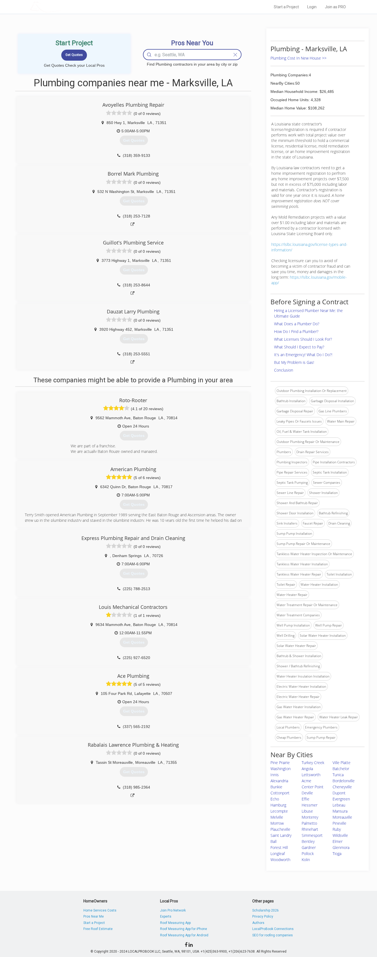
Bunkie (276, 786)
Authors (258, 923)
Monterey (310, 817)
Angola (307, 768)
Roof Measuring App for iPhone (183, 929)
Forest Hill (279, 847)
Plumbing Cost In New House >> (298, 58)
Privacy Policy (262, 916)
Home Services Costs (99, 910)
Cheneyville (342, 786)
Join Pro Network (173, 910)
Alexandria (279, 780)
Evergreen (341, 799)
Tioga (337, 853)
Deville (307, 792)
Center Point (312, 786)
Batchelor (341, 768)
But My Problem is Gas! (294, 362)
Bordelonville (344, 780)
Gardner (309, 847)
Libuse (307, 811)
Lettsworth (311, 774)
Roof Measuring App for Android (184, 935)
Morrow (277, 823)
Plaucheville (280, 829)
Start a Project (286, 7)
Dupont (339, 792)
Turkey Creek (313, 762)
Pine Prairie (280, 762)
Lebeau (339, 805)
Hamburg (278, 805)
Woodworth (280, 859)
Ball (273, 841)
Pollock (308, 853)
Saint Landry (280, 835)
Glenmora (341, 847)
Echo (274, 799)
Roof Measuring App (175, 923)
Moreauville (342, 817)
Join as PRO (335, 7)
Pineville (339, 823)
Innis (274, 774)
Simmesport (312, 835)
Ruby (337, 829)
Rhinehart (310, 829)
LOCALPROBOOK (62, 7)
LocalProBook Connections (273, 929)
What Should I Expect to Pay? (299, 347)
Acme (306, 780)
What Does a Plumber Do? (296, 323)
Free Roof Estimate (98, 929)
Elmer (338, 841)
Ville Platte (342, 762)
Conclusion (283, 370)
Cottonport (280, 792)
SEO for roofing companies (272, 935)
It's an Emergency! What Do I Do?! (303, 354)
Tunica (338, 774)
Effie (305, 799)
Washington (280, 768)
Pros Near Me (93, 916)
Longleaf (277, 853)
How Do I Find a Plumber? (296, 331)
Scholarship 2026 (265, 910)
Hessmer (309, 805)
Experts (165, 916)
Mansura (340, 811)
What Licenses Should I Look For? (303, 339)
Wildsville (340, 835)
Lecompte (279, 811)
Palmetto (309, 823)
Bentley (308, 841)
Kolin (306, 859)
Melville (276, 817)
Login (312, 7)
